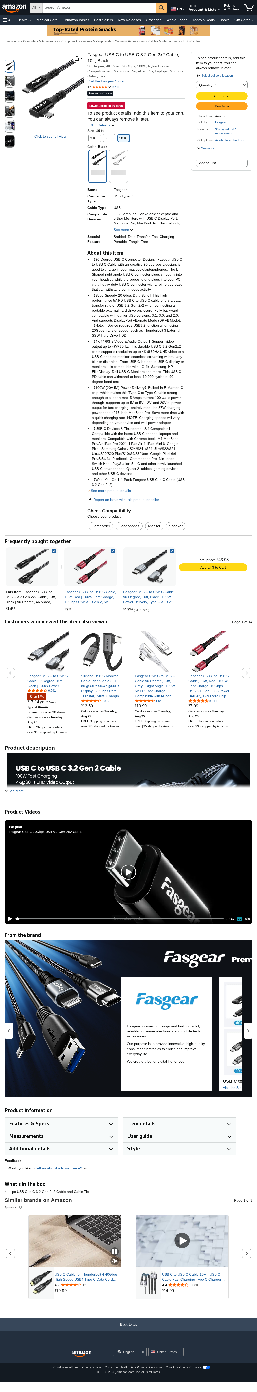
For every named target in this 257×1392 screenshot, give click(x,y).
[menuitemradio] (239, 919)
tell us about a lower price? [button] (59, 1168)
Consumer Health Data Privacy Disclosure (133, 1367)
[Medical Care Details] (60, 20)
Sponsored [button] (11, 1207)
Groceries (153, 20)
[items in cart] (248, 7)
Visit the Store (234, 1088)
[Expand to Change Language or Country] (183, 9)
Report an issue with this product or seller (126, 500)
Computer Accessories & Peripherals (86, 41)
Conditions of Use (65, 1367)
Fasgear (220, 122)
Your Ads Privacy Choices (183, 1367)
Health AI (24, 20)
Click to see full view (50, 136)
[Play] (9, 919)
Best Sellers (103, 20)
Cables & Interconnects (164, 41)
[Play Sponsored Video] (182, 1241)
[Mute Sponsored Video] (114, 1261)
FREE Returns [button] (99, 125)
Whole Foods (176, 20)
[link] (90, 566)
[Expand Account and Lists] (219, 9)
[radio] (9, 66)
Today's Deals (203, 20)
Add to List (207, 163)
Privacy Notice (91, 1367)
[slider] (119, 918)
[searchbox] (99, 7)
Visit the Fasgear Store (105, 81)
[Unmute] (247, 919)
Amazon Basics (77, 20)
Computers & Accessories (40, 41)
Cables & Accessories (130, 41)
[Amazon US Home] (81, 1354)
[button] (7, 20)
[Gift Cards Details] (253, 20)
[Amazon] (15, 7)
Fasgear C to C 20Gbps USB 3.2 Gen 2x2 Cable (45, 831)
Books (224, 20)
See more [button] (121, 230)
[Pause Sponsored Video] (114, 1252)
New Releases (129, 20)
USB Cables (191, 41)
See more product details (111, 491)
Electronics (12, 41)
